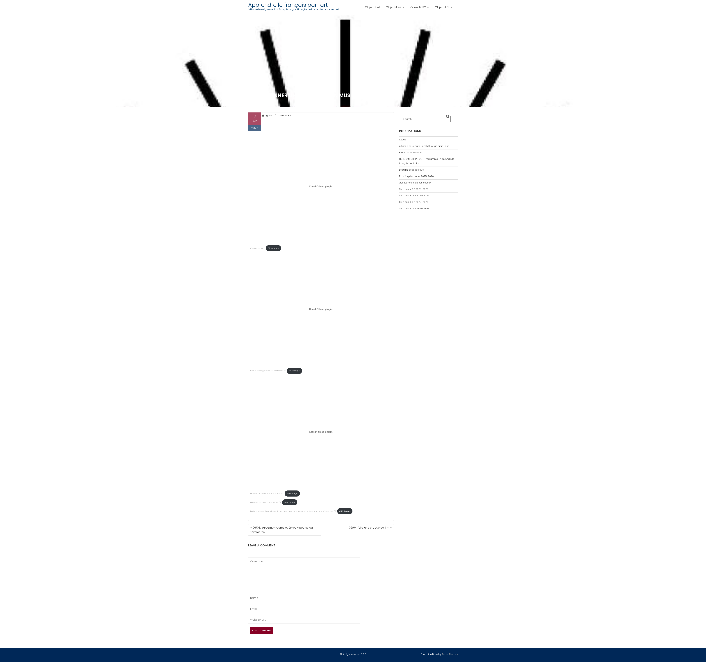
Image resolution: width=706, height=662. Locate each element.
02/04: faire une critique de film (369, 527)
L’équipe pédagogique (411, 169)
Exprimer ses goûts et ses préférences (268, 371)
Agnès (268, 115)
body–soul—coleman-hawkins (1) (265, 502)
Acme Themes (450, 654)
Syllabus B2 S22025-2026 (414, 208)
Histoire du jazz (257, 248)
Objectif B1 (442, 7)
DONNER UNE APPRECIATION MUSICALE (266, 493)
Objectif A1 (372, 7)
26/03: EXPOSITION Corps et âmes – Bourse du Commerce (281, 530)
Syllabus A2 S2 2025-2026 (414, 195)
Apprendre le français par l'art (288, 5)
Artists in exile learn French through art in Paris (424, 146)
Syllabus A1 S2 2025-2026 (413, 189)
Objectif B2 (418, 7)
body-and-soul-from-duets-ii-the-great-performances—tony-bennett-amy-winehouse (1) (293, 511)
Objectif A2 (393, 7)
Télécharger (273, 248)
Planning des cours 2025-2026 (416, 176)
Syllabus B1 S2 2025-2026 (413, 202)
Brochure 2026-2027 (410, 152)
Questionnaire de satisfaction (415, 182)
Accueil (403, 139)
